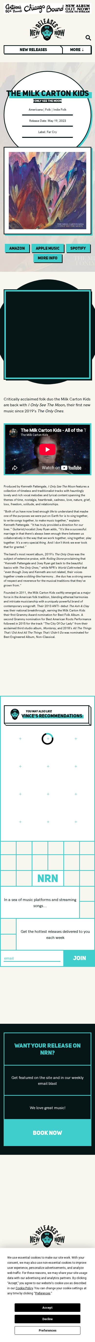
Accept (47, 1307)
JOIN (79, 958)
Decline (47, 1319)
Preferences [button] (42, 1293)
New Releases (33, 49)
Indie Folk (59, 109)
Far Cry (52, 132)
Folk (48, 109)
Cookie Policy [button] (24, 1288)
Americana (36, 109)
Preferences (48, 1330)
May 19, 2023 (57, 120)
